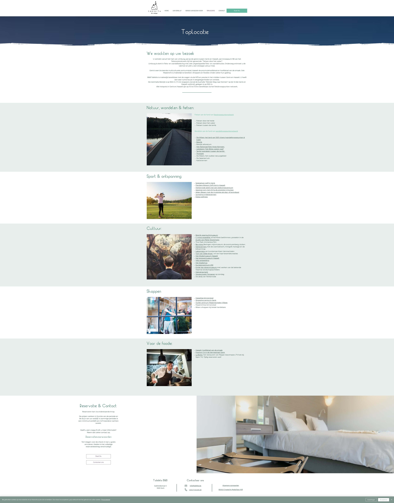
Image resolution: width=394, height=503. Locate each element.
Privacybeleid (105, 500)
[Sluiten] (391, 499)
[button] (177, 10)
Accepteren (383, 500)
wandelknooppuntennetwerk (227, 131)
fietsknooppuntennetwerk (224, 115)
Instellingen (371, 500)
